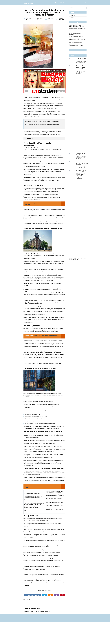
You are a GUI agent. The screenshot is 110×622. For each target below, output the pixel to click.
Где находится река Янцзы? (80, 154)
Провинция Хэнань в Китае (81, 59)
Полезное (56, 2)
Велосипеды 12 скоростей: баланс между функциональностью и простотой (76, 33)
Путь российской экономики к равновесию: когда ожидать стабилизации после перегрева (76, 44)
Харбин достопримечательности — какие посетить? (82, 163)
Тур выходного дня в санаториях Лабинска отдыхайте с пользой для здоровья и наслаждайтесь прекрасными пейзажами (81, 174)
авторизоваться (46, 611)
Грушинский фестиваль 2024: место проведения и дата (77, 259)
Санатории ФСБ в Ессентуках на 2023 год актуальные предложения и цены (81, 67)
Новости (62, 2)
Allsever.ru (27, 2)
